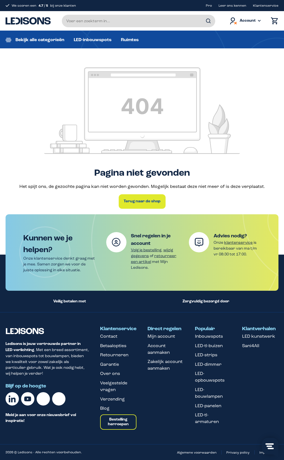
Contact (108, 336)
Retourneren (114, 354)
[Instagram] (58, 399)
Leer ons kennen (232, 6)
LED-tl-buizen (209, 345)
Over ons (110, 373)
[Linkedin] (12, 399)
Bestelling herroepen (118, 422)
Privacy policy (238, 452)
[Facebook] (43, 399)
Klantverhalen (259, 329)
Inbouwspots (209, 336)
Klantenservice (265, 6)
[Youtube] (27, 399)
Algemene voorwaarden (197, 452)
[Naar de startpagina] (28, 20)
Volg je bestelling (146, 250)
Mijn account (161, 336)
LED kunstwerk (258, 336)
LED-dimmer (208, 364)
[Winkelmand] (273, 21)
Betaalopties (113, 345)
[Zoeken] (208, 21)
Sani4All (250, 345)
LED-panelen (208, 405)
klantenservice (238, 242)
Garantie (109, 364)
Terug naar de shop (142, 201)
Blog (105, 408)
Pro (209, 6)
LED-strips (206, 354)
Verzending (112, 399)
